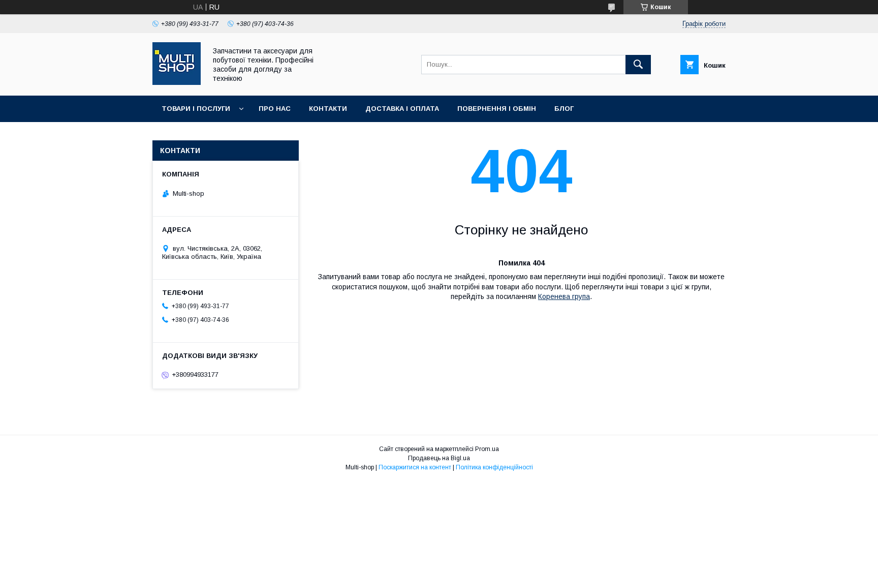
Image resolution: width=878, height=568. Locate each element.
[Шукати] (638, 64)
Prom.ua (487, 449)
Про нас (275, 108)
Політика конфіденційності (494, 467)
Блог (564, 108)
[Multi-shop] (176, 82)
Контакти (328, 108)
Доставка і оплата (402, 108)
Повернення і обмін (496, 108)
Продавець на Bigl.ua (439, 458)
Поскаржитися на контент (415, 467)
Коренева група (564, 296)
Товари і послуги (196, 108)
